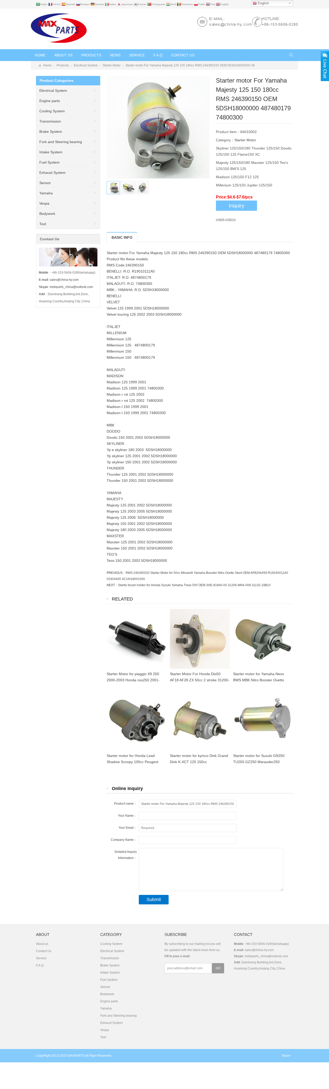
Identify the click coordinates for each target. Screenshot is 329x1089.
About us (63, 55)
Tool (42, 224)
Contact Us (182, 55)
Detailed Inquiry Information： (126, 855)
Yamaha (46, 193)
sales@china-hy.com (64, 280)
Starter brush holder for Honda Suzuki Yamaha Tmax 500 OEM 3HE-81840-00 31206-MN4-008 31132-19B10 (194, 585)
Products (91, 55)
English (263, 3)
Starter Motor (112, 65)
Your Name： (127, 815)
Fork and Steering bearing (60, 142)
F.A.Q (157, 55)
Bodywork (47, 214)
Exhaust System (52, 173)
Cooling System (52, 111)
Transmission (50, 121)
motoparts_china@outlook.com (71, 287)
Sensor (45, 183)
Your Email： (127, 828)
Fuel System (49, 162)
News (115, 55)
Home (40, 55)
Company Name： (124, 840)
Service (137, 55)
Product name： (125, 803)
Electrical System (86, 65)
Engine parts (49, 101)
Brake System (50, 131)
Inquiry (236, 205)
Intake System (50, 152)
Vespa (44, 203)
